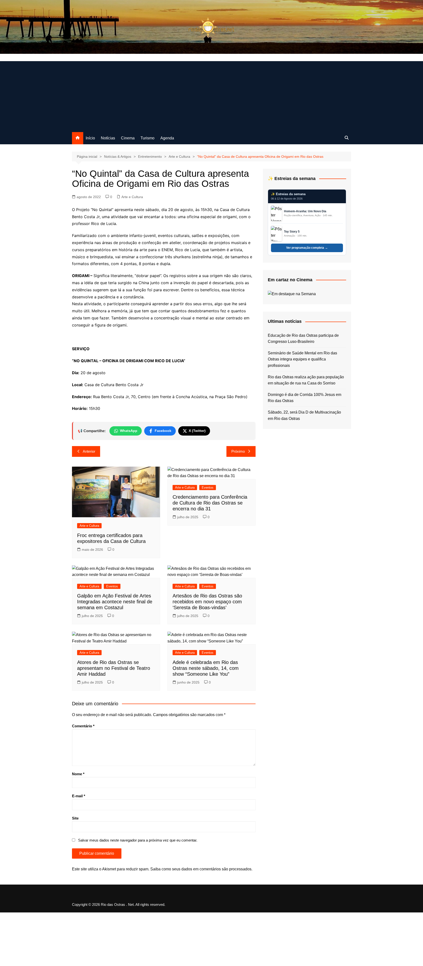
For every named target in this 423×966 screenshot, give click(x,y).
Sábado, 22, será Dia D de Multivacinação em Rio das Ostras (304, 415)
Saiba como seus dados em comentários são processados (200, 869)
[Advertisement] (211, 95)
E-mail (78, 796)
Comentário (83, 726)
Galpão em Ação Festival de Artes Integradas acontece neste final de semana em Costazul (114, 601)
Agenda (167, 138)
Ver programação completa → (307, 247)
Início (90, 138)
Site (75, 818)
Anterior (89, 451)
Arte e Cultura (132, 197)
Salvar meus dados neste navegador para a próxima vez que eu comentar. (137, 840)
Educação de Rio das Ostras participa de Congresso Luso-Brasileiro (303, 338)
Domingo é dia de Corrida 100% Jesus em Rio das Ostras (304, 398)
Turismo (147, 138)
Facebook (163, 431)
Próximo (238, 451)
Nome (78, 774)
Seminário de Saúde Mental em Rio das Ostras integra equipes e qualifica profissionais (302, 359)
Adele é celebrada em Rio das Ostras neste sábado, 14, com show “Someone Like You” (206, 668)
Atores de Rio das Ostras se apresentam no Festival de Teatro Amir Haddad (113, 668)
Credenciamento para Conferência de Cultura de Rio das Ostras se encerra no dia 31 (210, 502)
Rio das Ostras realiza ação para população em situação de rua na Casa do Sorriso (306, 380)
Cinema (128, 138)
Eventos (207, 487)
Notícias (108, 138)
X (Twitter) (197, 431)
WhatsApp (128, 431)
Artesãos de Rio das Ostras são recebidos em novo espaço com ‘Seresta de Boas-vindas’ (207, 601)
